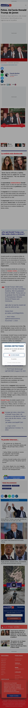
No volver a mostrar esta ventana (14, 362)
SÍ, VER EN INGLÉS (14, 355)
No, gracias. (14, 359)
